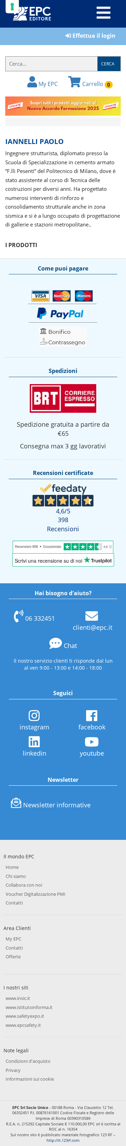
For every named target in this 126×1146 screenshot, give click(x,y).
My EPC (47, 84)
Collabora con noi (24, 885)
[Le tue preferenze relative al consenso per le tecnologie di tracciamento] (12, 6)
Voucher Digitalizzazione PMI (35, 894)
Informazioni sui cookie (30, 1079)
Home (12, 867)
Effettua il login (93, 35)
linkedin (34, 753)
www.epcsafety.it (23, 1025)
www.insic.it (18, 998)
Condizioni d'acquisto (28, 1061)
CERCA (107, 64)
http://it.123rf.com (63, 1140)
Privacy (13, 1070)
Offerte (13, 956)
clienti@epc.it (92, 627)
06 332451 (40, 618)
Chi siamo (16, 876)
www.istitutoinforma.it (29, 1007)
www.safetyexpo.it (25, 1016)
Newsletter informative (57, 805)
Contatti (14, 903)
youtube (92, 753)
